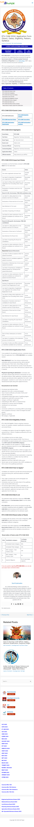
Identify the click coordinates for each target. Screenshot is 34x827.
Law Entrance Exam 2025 (8, 804)
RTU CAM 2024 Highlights (8, 93)
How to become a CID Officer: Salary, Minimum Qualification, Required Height (16, 642)
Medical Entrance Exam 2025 (9, 801)
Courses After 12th (7, 784)
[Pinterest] (18, 604)
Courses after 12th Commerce (9, 789)
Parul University (20, 51)
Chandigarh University (8, 51)
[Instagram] (22, 604)
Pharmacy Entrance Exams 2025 (10, 806)
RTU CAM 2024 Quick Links (8, 91)
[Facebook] (11, 604)
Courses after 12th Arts (8, 792)
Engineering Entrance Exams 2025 (11, 799)
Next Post (30, 614)
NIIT (8, 705)
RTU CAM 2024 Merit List (8, 102)
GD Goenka (29, 51)
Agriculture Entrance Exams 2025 (11, 809)
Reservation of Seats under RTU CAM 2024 (12, 105)
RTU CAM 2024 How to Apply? (9, 100)
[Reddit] (20, 604)
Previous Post (5, 614)
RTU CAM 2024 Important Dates (10, 94)
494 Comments (7, 645)
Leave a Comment (6, 43)
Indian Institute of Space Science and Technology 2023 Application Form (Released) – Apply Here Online (16, 667)
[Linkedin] (16, 604)
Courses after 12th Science (9, 787)
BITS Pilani (22, 60)
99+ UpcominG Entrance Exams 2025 (11, 811)
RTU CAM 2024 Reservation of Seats (11, 103)
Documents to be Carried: (8, 96)
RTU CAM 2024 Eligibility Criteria (10, 98)
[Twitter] (13, 604)
